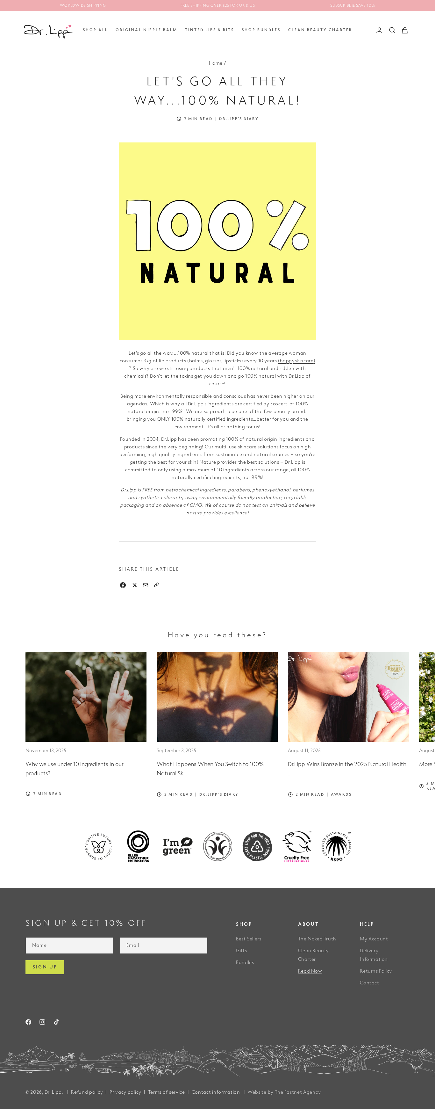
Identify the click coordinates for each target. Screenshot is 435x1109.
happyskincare (297, 361)
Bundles (245, 963)
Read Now (310, 971)
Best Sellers (248, 939)
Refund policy (87, 1092)
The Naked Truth (317, 939)
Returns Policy (376, 971)
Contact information (216, 1092)
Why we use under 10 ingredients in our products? (74, 769)
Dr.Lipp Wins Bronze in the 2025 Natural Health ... (347, 769)
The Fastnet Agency (298, 1092)
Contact (369, 983)
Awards (341, 795)
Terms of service (166, 1092)
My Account (374, 939)
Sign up (44, 967)
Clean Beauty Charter (313, 955)
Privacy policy (125, 1092)
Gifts (241, 951)
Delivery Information (374, 955)
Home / (217, 63)
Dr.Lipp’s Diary (239, 119)
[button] (95, 30)
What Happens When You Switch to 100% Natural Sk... (210, 769)
